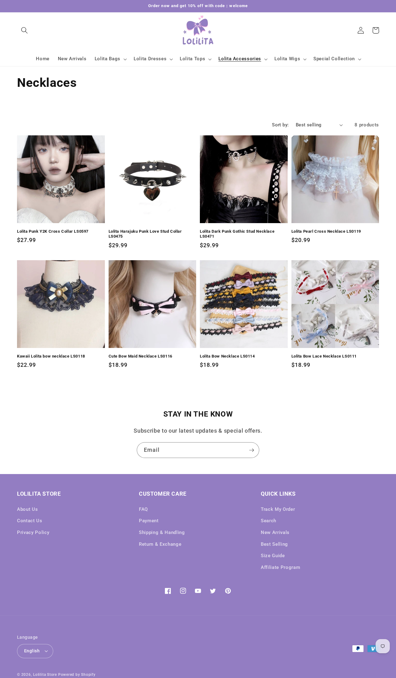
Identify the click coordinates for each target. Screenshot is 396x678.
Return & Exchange (160, 544)
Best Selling (274, 544)
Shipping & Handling (162, 532)
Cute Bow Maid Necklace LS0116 (140, 356)
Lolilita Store (45, 674)
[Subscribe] (251, 450)
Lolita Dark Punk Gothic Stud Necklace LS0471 (237, 234)
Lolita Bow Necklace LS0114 (227, 356)
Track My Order (278, 509)
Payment (149, 520)
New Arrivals (275, 532)
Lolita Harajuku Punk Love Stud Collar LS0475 (145, 234)
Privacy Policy (33, 532)
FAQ (143, 509)
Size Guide (273, 555)
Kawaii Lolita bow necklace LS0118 (51, 356)
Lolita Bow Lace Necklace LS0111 (324, 356)
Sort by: (280, 125)
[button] (24, 30)
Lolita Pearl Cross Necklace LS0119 (326, 231)
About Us (27, 509)
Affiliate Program (280, 567)
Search (268, 520)
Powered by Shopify (77, 674)
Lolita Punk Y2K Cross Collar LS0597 (52, 231)
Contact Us (29, 520)
